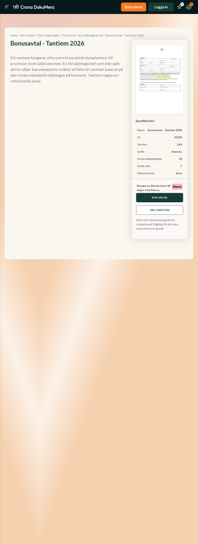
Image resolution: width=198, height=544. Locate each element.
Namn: (141, 130)
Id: (139, 137)
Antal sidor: (144, 166)
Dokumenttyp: (146, 173)
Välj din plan (159, 210)
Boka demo (134, 7)
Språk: (141, 151)
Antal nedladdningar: (149, 158)
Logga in (161, 7)
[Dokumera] (33, 7)
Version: (142, 144)
